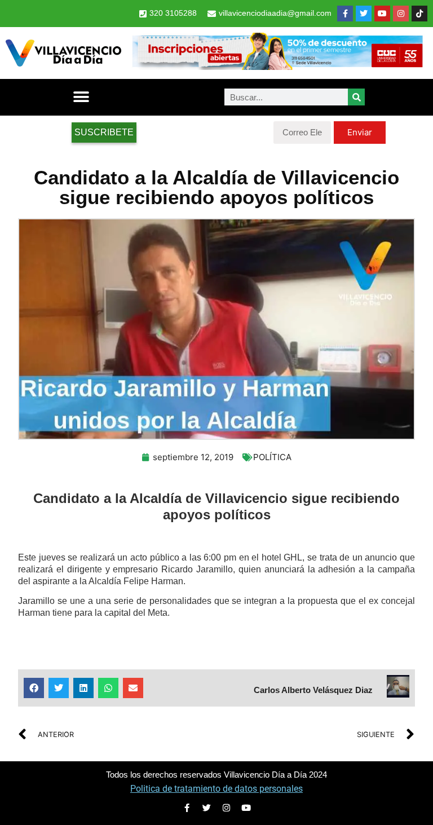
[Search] (356, 97)
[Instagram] (401, 13)
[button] (81, 97)
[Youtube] (382, 13)
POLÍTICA (272, 457)
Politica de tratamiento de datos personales (216, 788)
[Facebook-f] (345, 13)
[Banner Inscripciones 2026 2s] (277, 66)
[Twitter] (364, 13)
